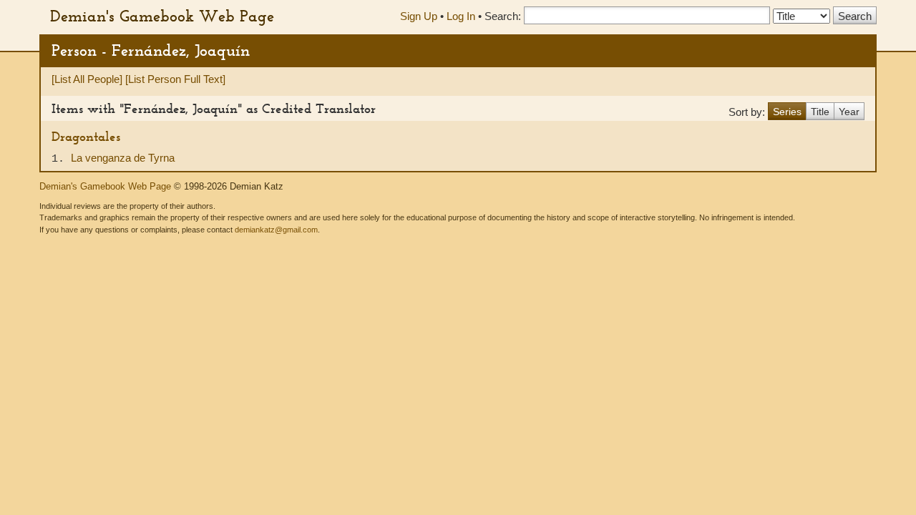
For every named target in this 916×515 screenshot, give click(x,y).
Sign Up (418, 16)
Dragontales (86, 136)
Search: (502, 16)
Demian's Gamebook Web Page (162, 16)
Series (787, 111)
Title (820, 111)
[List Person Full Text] (175, 79)
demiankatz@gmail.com (276, 229)
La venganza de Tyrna (123, 158)
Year (849, 111)
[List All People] (87, 79)
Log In (461, 16)
